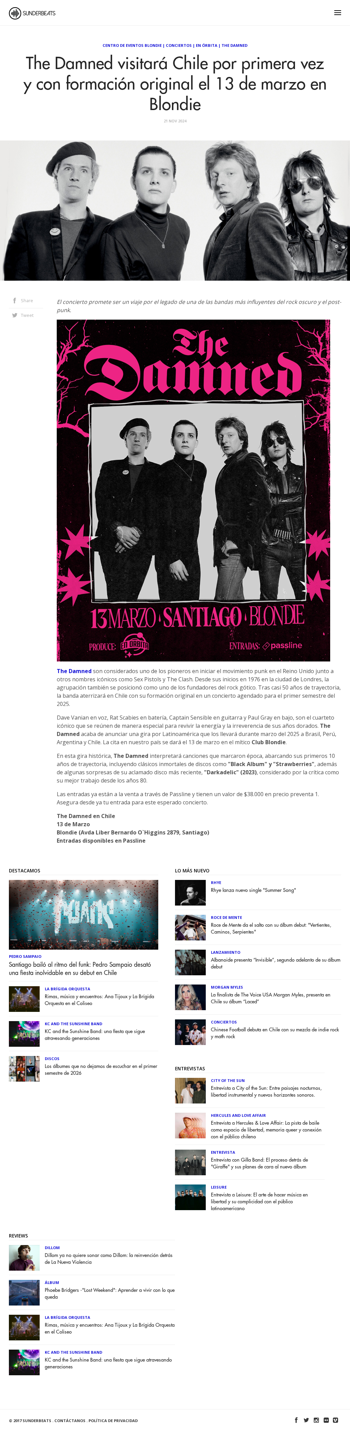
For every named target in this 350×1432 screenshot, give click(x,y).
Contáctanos (69, 1420)
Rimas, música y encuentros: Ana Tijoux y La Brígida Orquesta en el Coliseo (99, 1000)
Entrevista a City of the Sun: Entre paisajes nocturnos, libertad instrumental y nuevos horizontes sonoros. (266, 1092)
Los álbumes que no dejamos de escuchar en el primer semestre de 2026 (101, 1070)
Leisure (219, 1187)
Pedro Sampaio (25, 956)
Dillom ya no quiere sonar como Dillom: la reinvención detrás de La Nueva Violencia (109, 1259)
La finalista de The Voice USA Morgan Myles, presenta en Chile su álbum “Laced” (271, 998)
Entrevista (223, 1152)
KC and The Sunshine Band (73, 1023)
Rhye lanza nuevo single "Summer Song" (253, 890)
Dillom (52, 1247)
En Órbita (206, 45)
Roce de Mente (226, 917)
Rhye (216, 882)
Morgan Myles (227, 987)
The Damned (234, 45)
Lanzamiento (225, 952)
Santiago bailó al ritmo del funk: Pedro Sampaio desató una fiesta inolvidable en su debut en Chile (80, 969)
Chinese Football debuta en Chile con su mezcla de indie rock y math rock (275, 1033)
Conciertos (179, 45)
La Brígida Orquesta (67, 988)
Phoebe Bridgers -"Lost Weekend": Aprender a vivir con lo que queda (110, 1294)
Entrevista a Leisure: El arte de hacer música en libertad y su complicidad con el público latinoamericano (259, 1201)
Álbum (52, 1282)
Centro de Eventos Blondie (132, 45)
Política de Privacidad (113, 1420)
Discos (52, 1058)
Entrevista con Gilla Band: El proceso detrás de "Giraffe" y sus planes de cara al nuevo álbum (259, 1163)
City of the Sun (228, 1080)
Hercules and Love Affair (238, 1115)
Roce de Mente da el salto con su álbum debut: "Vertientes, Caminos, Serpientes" (271, 929)
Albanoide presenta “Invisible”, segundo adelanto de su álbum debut (275, 963)
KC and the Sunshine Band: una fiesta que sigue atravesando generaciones (95, 1035)
